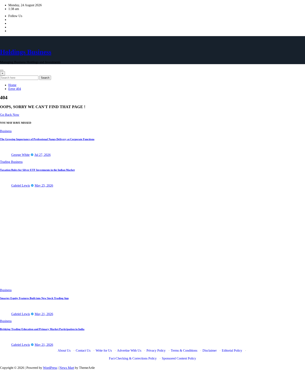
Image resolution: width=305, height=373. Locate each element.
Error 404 (14, 88)
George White (20, 155)
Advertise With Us (129, 350)
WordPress (50, 367)
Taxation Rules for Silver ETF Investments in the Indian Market (37, 169)
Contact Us (83, 350)
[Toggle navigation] (1, 70)
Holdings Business (25, 52)
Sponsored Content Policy (179, 358)
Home (12, 85)
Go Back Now (9, 114)
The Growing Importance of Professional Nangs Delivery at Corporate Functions (47, 139)
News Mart (66, 367)
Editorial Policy (232, 350)
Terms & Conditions (184, 350)
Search (45, 77)
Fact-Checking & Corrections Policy (133, 358)
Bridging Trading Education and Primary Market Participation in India (42, 329)
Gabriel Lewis (20, 185)
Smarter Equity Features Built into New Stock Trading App (34, 298)
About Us (64, 350)
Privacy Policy (156, 350)
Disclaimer (210, 350)
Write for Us (104, 350)
